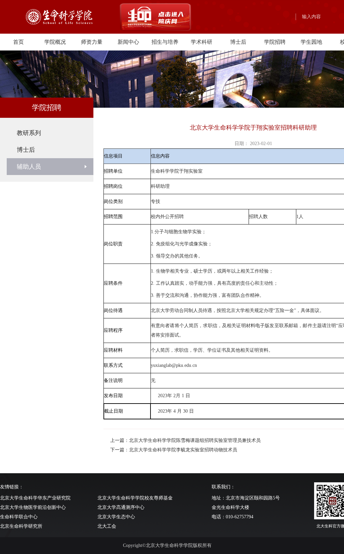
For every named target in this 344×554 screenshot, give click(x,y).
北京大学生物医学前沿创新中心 (33, 507)
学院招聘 (275, 42)
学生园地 (311, 42)
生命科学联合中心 (19, 516)
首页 (18, 42)
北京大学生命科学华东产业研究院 (35, 497)
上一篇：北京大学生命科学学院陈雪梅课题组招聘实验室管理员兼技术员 (185, 440)
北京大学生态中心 (116, 516)
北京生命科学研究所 (21, 526)
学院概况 (55, 42)
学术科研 (201, 42)
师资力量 (91, 42)
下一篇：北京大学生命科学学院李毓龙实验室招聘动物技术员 (173, 449)
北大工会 (106, 526)
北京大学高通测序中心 (120, 507)
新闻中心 (128, 42)
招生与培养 (165, 42)
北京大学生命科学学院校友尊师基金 (135, 497)
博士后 (238, 42)
